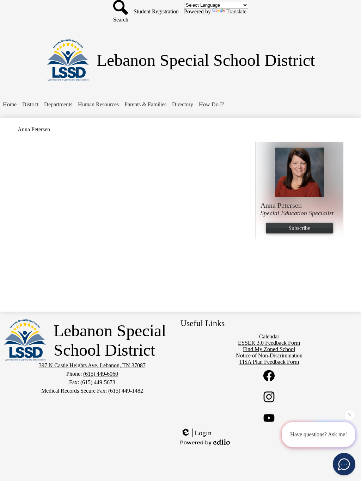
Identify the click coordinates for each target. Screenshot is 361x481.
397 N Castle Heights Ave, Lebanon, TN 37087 (92, 365)
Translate (236, 11)
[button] (30, 105)
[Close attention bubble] (349, 415)
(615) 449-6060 (100, 374)
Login (203, 433)
